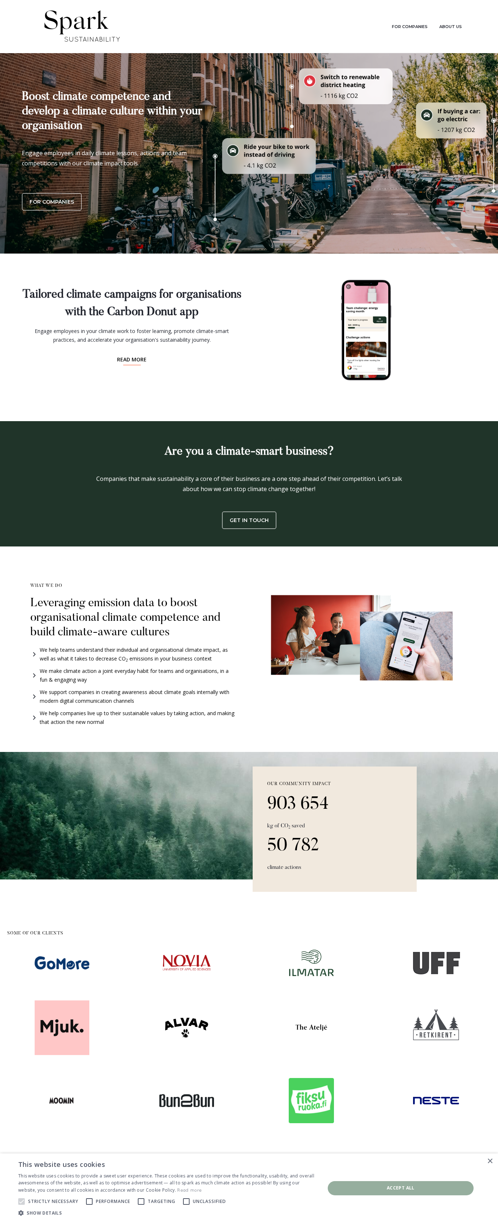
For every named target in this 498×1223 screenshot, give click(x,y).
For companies (410, 26)
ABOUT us (450, 26)
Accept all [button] (401, 1188)
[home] (81, 26)
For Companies (52, 202)
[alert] (249, 1188)
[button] (167, 1213)
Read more (189, 1190)
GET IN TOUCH (249, 520)
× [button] (490, 1161)
